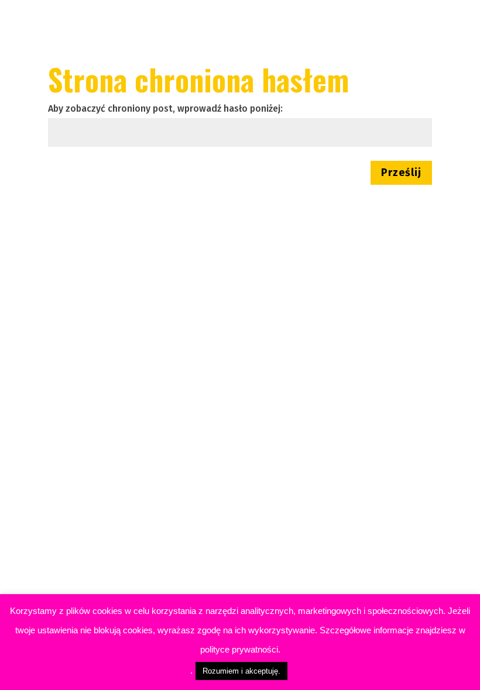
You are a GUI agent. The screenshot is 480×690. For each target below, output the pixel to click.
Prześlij (401, 172)
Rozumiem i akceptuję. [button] (241, 671)
